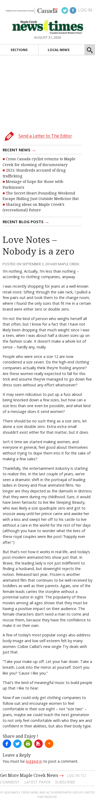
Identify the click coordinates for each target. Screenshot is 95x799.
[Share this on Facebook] (7, 744)
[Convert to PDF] (38, 744)
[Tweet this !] (17, 744)
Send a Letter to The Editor (45, 136)
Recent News (19, 149)
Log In (85, 10)
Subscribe (65, 782)
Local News (59, 49)
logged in (34, 761)
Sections (19, 49)
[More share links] (49, 744)
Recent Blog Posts (26, 221)
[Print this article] (28, 744)
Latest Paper (37, 782)
